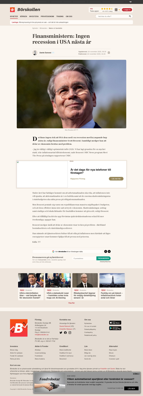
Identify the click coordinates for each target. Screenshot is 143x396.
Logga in (127, 10)
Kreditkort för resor (66, 353)
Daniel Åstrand (45, 52)
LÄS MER (131, 388)
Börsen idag (14, 350)
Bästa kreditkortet (65, 350)
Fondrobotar (39, 356)
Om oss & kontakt (90, 326)
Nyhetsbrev (88, 323)
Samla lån (87, 359)
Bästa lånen (88, 350)
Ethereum (112, 356)
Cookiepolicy (88, 332)
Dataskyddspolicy (105, 261)
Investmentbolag (40, 353)
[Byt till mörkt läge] (117, 10)
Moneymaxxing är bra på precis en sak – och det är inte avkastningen (40, 22)
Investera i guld (114, 359)
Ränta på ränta (15, 359)
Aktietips (38, 350)
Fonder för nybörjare (16, 356)
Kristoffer (103, 368)
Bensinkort (63, 359)
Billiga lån (87, 353)
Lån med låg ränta (90, 356)
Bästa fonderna (40, 359)
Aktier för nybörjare (16, 353)
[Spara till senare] (109, 53)
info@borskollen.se (41, 334)
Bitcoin (111, 353)
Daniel (112, 368)
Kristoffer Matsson (66, 329)
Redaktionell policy (90, 335)
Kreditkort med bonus (66, 356)
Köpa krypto (113, 350)
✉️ (53, 52)
